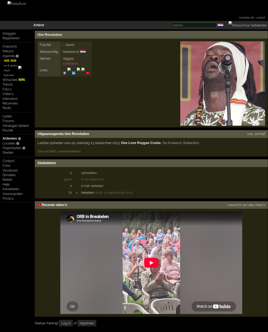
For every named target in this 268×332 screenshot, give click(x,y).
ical (250, 134)
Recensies (10, 103)
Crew (6, 165)
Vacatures (10, 170)
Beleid (7, 180)
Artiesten (10, 138)
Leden (7, 116)
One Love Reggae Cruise (141, 143)
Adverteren (11, 189)
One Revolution (49, 34)
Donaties (9, 175)
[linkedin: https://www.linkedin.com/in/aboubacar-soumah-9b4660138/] (73, 73)
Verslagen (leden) (16, 126)
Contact (8, 161)
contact (260, 17)
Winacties (14, 80)
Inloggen (9, 33)
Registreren (11, 38)
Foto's (7, 89)
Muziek (8, 130)
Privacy (8, 198)
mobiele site (246, 17)
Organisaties (12, 148)
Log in (66, 323)
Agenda (9, 56)
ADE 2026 (10, 60)
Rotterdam (191, 143)
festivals (9, 75)
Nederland (71, 52)
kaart (7, 70)
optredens (89, 173)
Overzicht (10, 46)
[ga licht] (226, 25)
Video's (8, 94)
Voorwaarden (13, 194)
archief (260, 134)
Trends (8, 84)
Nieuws (8, 51)
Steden (8, 152)
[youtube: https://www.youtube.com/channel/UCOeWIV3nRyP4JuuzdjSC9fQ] (87, 73)
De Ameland (172, 143)
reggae (68, 58)
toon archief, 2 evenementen (58, 151)
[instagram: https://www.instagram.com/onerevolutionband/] (69, 73)
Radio (7, 108)
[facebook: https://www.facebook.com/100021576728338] (65, 73)
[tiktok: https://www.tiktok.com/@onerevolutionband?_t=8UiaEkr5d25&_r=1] (83, 73)
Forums (8, 121)
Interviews (10, 99)
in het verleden (92, 186)
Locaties (9, 143)
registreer (87, 323)
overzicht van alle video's (246, 205)
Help (6, 184)
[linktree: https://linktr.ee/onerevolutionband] (78, 73)
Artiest (39, 25)
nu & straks (10, 65)
